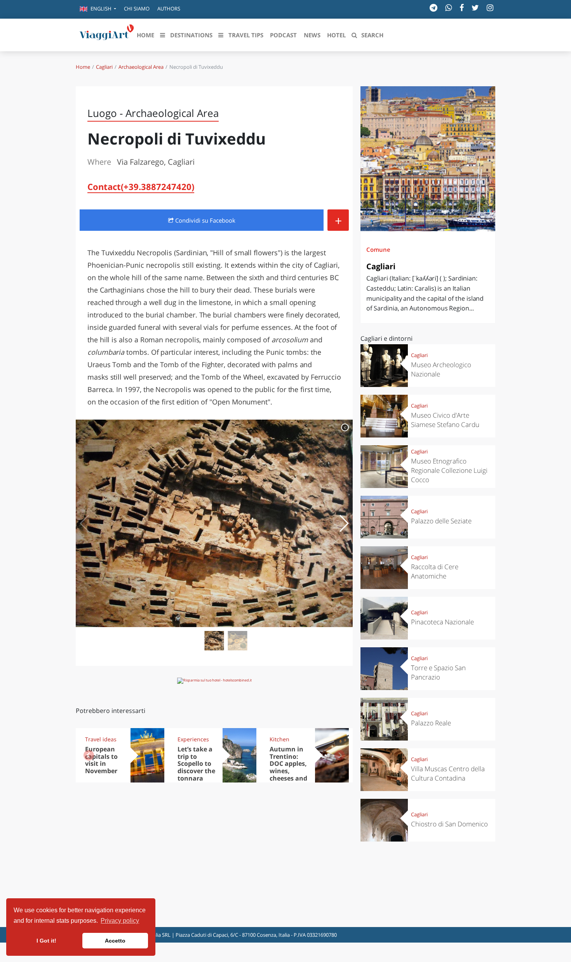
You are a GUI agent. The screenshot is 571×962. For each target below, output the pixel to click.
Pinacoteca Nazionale (442, 621)
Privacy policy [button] (120, 920)
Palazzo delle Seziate (441, 520)
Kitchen (279, 739)
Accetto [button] (115, 941)
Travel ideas (101, 739)
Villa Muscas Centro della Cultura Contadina (448, 773)
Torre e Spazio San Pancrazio (438, 672)
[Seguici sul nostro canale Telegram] (433, 7)
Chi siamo (137, 8)
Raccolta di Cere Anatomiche (434, 571)
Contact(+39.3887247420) (140, 186)
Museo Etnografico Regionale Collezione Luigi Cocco (449, 470)
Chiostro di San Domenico (449, 823)
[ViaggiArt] (107, 34)
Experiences (193, 739)
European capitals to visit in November (101, 760)
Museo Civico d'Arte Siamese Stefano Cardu (445, 420)
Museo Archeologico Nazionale (441, 369)
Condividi (204, 220)
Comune (378, 249)
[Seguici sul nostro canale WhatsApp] (448, 7)
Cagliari (104, 66)
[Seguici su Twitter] (475, 7)
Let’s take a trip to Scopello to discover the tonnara (196, 764)
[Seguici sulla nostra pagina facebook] (462, 7)
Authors (168, 8)
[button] (98, 9)
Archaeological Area (141, 66)
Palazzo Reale (431, 722)
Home (83, 66)
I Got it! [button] (46, 941)
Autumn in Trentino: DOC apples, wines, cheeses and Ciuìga (288, 767)
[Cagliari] (427, 158)
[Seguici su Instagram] (490, 7)
